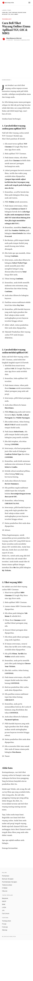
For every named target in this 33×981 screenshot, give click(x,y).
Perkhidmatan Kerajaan (9, 882)
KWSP (4, 901)
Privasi (4, 924)
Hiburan (4, 891)
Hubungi (5, 927)
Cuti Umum (5, 913)
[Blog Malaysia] (8, 2)
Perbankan (5, 876)
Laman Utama (6, 10)
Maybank (5, 898)
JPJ (3, 910)
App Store (12, 149)
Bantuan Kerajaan (7, 879)
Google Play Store (21, 147)
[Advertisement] (16, 58)
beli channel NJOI (17, 826)
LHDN (4, 907)
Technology (7, 19)
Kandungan (6, 80)
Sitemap (4, 930)
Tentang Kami (6, 921)
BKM (3, 904)
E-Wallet (4, 888)
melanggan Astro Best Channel (14, 829)
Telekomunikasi (7, 885)
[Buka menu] (29, 2)
